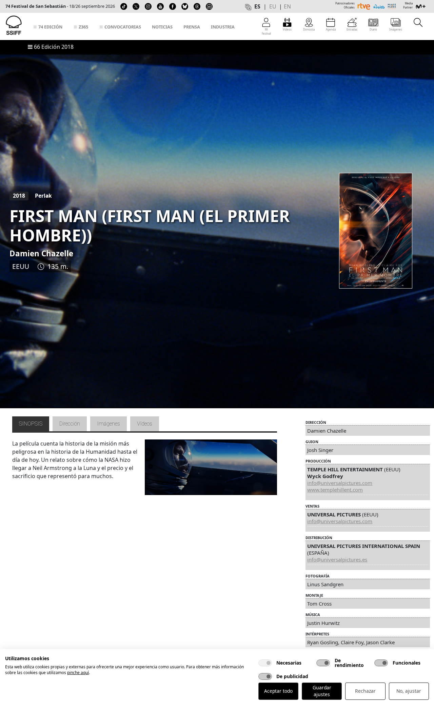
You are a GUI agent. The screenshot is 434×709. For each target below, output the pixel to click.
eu (272, 6)
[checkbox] (265, 662)
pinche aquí (78, 672)
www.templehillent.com (335, 489)
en (287, 6)
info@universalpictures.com (339, 482)
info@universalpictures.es (337, 559)
